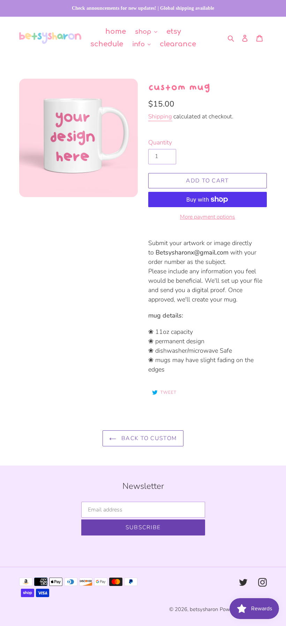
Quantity (160, 142)
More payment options (207, 217)
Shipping (160, 116)
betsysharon (204, 609)
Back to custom (148, 438)
